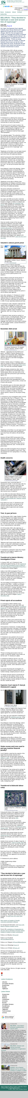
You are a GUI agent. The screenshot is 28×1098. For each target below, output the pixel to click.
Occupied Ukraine (7, 983)
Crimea (4, 1012)
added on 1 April (5, 757)
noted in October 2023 (17, 842)
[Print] (2, 974)
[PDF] (2, 972)
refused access (5, 835)
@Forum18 (15, 935)
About (14, 12)
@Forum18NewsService (7, 939)
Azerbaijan (5, 1007)
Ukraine (4, 982)
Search (25, 1086)
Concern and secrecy (6, 228)
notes (16, 818)
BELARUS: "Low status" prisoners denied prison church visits (17, 1027)
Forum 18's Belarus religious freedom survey (12, 925)
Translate (26, 9)
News (2, 12)
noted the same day (16, 717)
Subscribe (3, 14)
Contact (19, 12)
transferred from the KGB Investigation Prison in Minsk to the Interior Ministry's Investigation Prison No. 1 (13, 565)
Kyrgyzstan (5, 985)
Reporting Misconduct (14, 1088)
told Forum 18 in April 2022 (15, 916)
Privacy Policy (5, 1088)
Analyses (8, 12)
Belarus (4, 997)
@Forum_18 (16, 948)
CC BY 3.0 (14, 706)
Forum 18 (9, 26)
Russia (4, 987)
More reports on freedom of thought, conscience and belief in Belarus (10, 921)
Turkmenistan (6, 1011)
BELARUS (5, 18)
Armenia (4, 1001)
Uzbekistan (5, 999)
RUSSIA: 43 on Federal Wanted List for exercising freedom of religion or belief (18, 1069)
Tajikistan (5, 988)
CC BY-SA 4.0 (13, 262)
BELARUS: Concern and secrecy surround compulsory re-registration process (13, 1048)
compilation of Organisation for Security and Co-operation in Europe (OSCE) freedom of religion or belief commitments (13, 931)
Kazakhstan (6, 1006)
